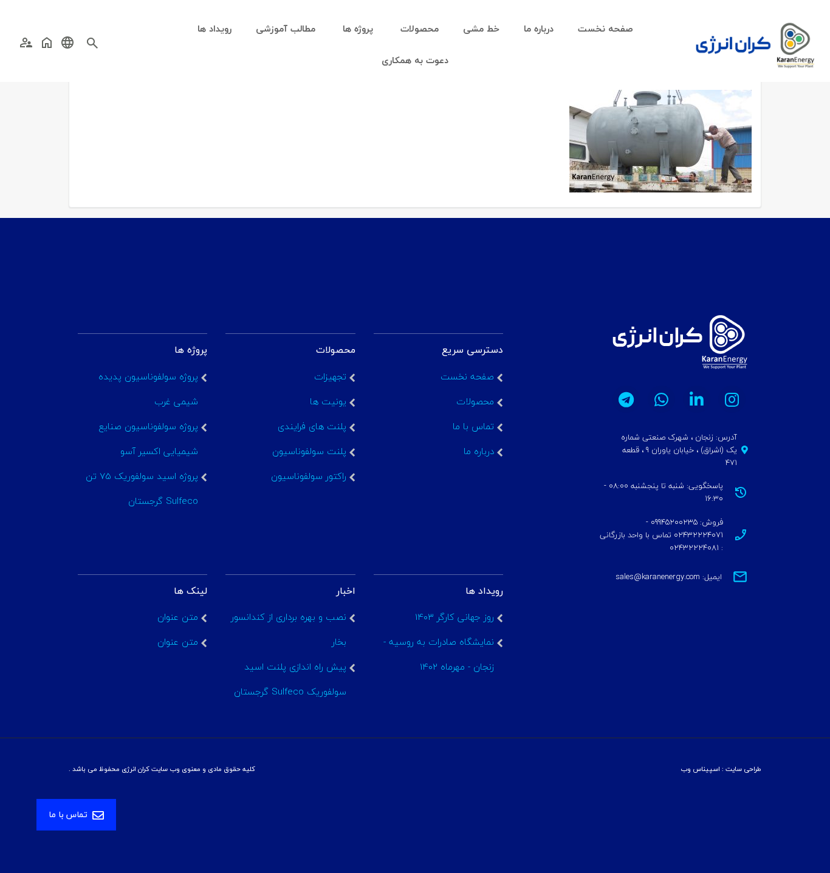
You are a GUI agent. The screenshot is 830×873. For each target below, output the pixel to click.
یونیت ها (328, 401)
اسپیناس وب (700, 769)
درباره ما (479, 451)
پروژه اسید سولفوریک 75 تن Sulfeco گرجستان (142, 488)
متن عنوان (177, 617)
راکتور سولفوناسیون (308, 476)
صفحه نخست (467, 376)
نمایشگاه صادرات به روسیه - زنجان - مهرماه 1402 (438, 654)
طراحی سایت (743, 769)
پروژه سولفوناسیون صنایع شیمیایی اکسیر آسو (148, 438)
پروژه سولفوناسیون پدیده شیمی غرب (148, 389)
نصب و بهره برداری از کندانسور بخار (288, 629)
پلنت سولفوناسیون (309, 451)
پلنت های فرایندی (312, 426)
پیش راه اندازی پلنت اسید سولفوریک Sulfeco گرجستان (290, 679)
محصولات (475, 401)
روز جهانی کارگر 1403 (454, 617)
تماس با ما (473, 426)
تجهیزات (330, 376)
